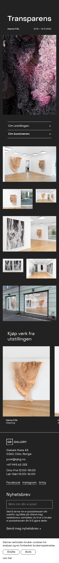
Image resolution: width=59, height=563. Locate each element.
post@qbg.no (16, 459)
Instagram (29, 482)
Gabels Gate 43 (17, 450)
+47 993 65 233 (16, 465)
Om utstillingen (29, 126)
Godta (11, 552)
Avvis (28, 552)
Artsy (42, 482)
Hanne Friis (13, 28)
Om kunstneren (29, 134)
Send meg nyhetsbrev (23, 528)
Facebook (13, 482)
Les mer (7, 558)
